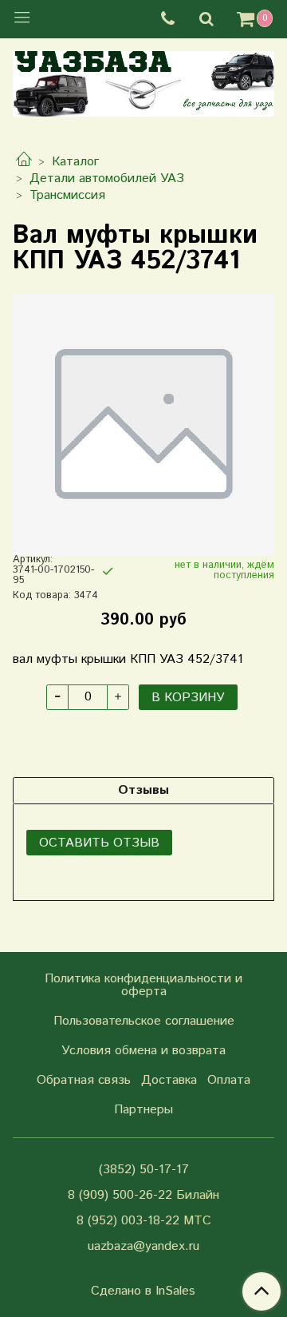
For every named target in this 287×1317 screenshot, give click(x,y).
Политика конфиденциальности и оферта (143, 985)
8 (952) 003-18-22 (128, 1221)
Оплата (228, 1080)
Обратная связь (84, 1080)
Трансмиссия (67, 195)
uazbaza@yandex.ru (143, 1246)
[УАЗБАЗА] (143, 80)
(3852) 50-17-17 (144, 1169)
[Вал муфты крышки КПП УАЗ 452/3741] (143, 424)
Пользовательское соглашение (143, 1021)
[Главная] (24, 162)
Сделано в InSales (143, 1291)
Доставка (169, 1080)
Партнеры (143, 1110)
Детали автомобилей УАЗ (106, 178)
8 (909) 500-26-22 (120, 1195)
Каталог (75, 162)
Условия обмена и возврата (143, 1050)
